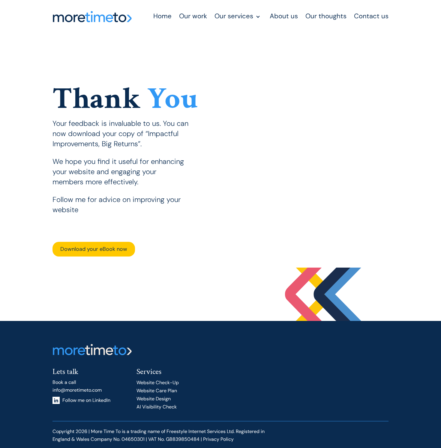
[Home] (92, 16)
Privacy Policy (218, 439)
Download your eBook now (93, 249)
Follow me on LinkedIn (86, 400)
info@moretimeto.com (77, 390)
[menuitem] (166, 16)
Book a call (64, 382)
